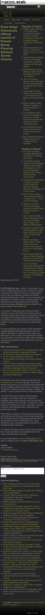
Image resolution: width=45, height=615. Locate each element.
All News (36, 20)
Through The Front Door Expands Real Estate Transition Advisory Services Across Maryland (21, 557)
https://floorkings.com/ (33, 441)
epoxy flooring (17, 304)
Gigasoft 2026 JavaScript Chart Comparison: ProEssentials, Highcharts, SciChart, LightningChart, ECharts (20, 497)
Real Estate (16, 20)
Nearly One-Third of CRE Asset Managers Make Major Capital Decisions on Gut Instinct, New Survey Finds (22, 591)
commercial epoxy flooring (12, 331)
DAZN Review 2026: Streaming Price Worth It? (22, 354)
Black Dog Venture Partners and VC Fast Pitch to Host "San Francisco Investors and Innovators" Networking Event (33, 245)
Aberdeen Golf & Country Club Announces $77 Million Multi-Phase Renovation (22, 581)
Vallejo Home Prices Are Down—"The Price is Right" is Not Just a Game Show (33, 51)
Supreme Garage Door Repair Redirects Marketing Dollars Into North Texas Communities (23, 514)
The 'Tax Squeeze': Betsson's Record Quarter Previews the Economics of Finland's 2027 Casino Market (33, 83)
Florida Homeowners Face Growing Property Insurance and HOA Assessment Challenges (21, 523)
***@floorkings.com (9, 450)
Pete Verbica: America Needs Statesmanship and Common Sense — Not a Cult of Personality (33, 197)
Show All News (7, 461)
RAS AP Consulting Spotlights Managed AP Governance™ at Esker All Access (32, 154)
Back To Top (33, 613)
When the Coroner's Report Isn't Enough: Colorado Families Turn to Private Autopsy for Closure (33, 208)
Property (26, 20)
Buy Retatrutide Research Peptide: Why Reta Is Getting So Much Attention (33, 140)
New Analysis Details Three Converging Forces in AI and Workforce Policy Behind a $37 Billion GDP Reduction (33, 220)
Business (14, 459)
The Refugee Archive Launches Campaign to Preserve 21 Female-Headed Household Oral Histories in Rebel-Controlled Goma (33, 118)
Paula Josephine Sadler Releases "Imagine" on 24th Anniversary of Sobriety (32, 106)
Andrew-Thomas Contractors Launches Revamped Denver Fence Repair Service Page (23, 536)
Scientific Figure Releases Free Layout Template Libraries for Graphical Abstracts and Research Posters (33, 61)
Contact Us (14, 605)
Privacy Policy (30, 602)
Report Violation (31, 461)
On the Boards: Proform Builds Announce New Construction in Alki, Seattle (32, 130)
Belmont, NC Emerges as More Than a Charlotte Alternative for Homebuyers (22, 586)
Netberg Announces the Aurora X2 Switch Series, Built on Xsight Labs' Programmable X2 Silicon (22, 552)
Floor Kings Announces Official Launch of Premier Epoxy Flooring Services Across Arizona (9, 43)
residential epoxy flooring (11, 382)
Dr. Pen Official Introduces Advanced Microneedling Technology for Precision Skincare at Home (22, 359)
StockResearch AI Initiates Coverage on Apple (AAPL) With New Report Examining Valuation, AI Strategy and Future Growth (33, 185)
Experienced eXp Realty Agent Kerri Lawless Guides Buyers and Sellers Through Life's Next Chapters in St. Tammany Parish (22, 508)
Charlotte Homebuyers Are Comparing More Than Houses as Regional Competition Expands (23, 351)
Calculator (8, 23)
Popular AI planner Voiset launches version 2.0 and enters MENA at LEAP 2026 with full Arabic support (33, 232)
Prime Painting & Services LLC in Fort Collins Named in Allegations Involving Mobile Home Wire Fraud (21, 486)
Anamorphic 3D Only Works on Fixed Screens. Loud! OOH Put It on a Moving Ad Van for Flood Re (33, 95)
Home (6, 20)
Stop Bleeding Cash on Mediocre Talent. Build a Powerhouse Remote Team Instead (33, 72)
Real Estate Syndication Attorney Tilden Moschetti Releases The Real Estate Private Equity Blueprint (33, 257)
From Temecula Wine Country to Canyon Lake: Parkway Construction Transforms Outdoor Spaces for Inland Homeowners (23, 372)
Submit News (20, 23)
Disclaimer (19, 461)
